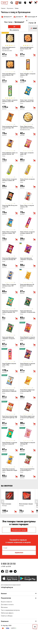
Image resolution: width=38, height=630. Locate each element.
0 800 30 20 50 (8, 563)
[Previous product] (2, 501)
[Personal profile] (25, 2)
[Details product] (10, 38)
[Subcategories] (35, 627)
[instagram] (6, 571)
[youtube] (11, 571)
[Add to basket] (15, 511)
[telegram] (15, 571)
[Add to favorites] (16, 55)
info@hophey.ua (7, 587)
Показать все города (19, 530)
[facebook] (2, 571)
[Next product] (36, 501)
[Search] (11, 2)
